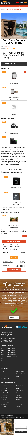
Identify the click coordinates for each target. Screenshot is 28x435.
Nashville (18, 399)
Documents (6, 373)
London (5, 409)
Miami (17, 402)
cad (20, 2)
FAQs (4, 371)
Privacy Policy (20, 371)
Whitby (18, 388)
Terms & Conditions (21, 373)
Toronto (5, 385)
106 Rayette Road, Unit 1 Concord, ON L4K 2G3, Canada (7, 334)
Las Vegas (19, 404)
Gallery (5, 376)
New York (5, 392)
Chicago (5, 399)
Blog (17, 376)
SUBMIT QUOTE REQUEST (14, 269)
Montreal (5, 395)
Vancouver (19, 397)
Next (24, 236)
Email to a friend (6, 46)
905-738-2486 (8, 342)
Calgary (5, 390)
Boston (5, 404)
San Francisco (20, 390)
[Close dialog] (27, 420)
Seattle (5, 406)
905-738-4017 (9, 340)
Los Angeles (6, 402)
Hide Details (14, 257)
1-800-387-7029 (11, 338)
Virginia (18, 406)
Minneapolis (19, 385)
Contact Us (14, 318)
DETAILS (3, 71)
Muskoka (18, 395)
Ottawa (5, 388)
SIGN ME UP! (21, 431)
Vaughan (5, 397)
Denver (18, 392)
